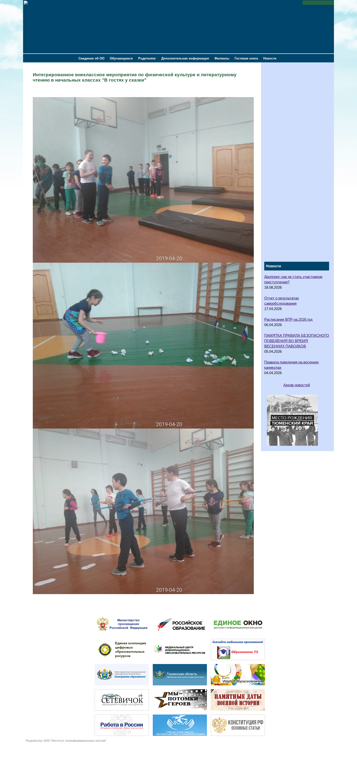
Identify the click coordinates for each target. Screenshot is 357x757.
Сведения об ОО (91, 58)
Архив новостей (296, 385)
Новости (269, 58)
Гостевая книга (246, 58)
